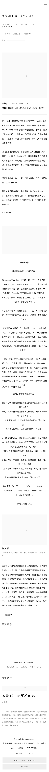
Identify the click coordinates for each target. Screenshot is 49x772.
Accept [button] (24, 767)
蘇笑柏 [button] (7, 34)
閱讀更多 (9, 615)
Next (39, 644)
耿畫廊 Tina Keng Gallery (5, 5)
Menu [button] (45, 5)
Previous (10, 644)
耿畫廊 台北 (7, 27)
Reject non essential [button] (24, 760)
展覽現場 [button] (17, 34)
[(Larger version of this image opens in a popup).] (24, 644)
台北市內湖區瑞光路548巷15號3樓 (29, 108)
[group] (24, 644)
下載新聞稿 (6, 212)
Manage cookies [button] (24, 753)
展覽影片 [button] (27, 34)
